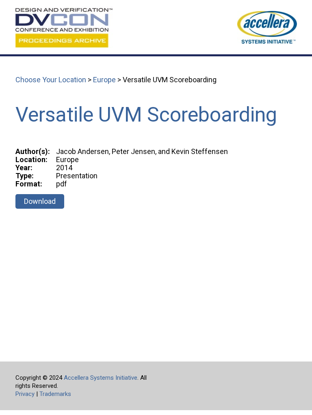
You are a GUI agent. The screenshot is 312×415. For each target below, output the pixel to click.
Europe (104, 79)
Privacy (25, 394)
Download (40, 201)
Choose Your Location (50, 79)
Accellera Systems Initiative (100, 377)
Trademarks (55, 394)
